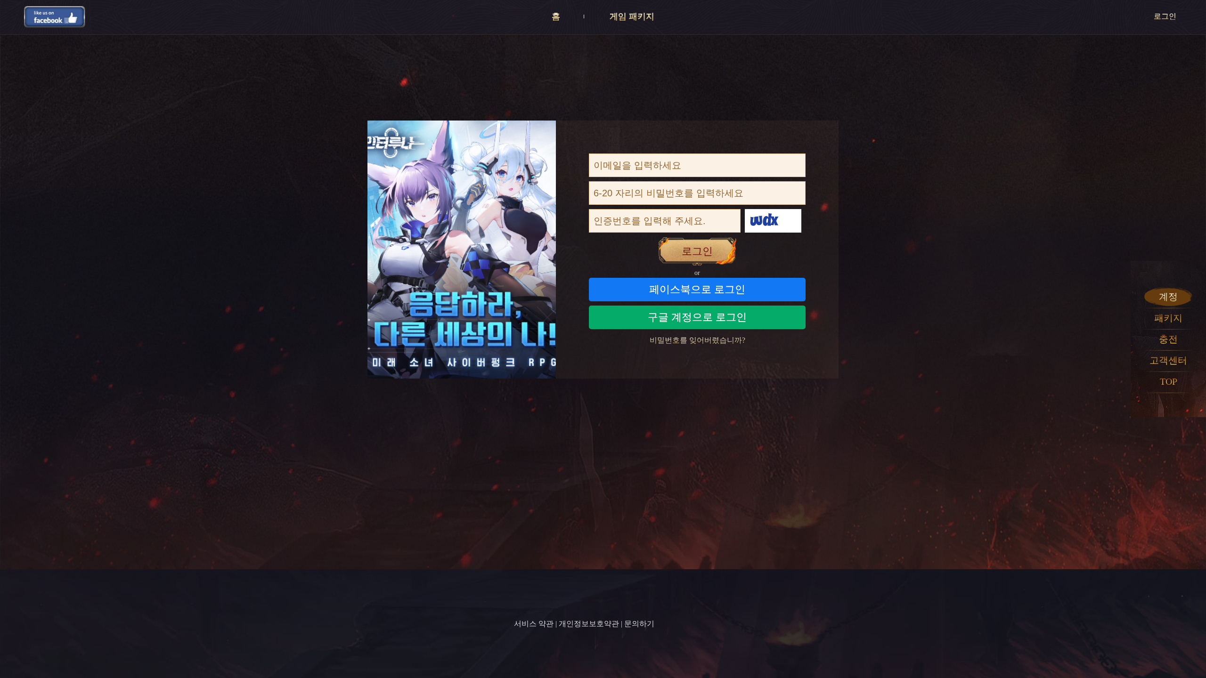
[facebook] (54, 16)
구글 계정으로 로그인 (697, 317)
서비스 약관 (534, 624)
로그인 (1165, 16)
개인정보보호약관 (589, 624)
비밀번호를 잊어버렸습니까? (697, 340)
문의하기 (639, 624)
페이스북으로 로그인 (697, 289)
